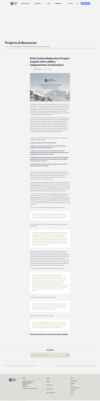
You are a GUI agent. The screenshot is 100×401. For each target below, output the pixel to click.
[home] (13, 3)
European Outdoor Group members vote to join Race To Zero (20, 365)
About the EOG (25, 3)
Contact (70, 3)
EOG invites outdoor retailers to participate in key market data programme (76, 365)
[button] (38, 3)
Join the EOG (85, 3)
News (48, 3)
